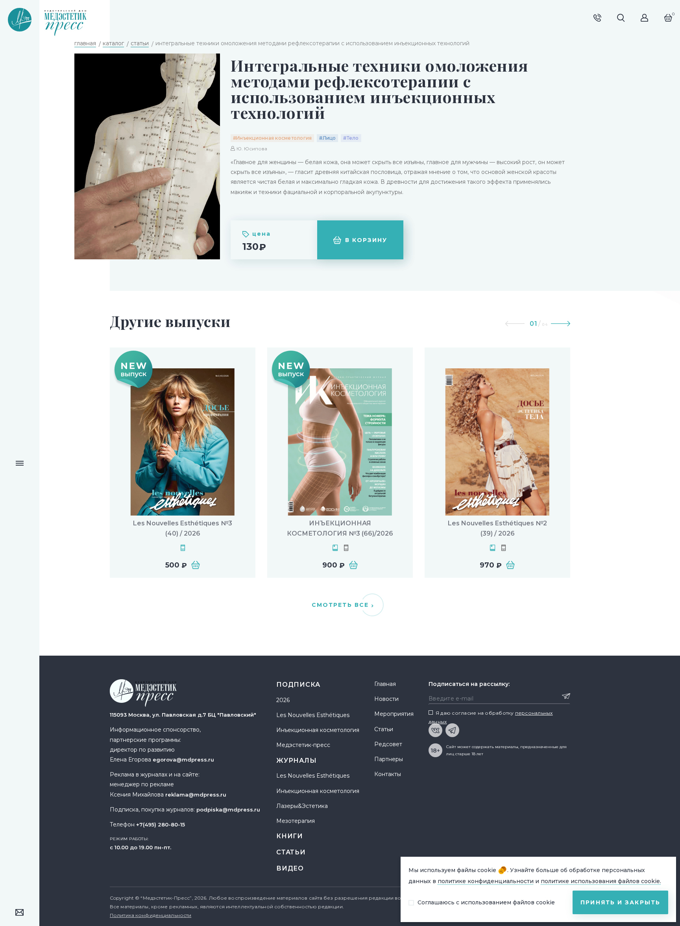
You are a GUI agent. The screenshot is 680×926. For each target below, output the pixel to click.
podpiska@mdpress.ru (228, 809)
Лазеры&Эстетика (302, 806)
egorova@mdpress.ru (183, 759)
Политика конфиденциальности (150, 915)
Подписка (298, 684)
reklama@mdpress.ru (195, 794)
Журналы (296, 760)
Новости (386, 698)
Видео (290, 868)
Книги (289, 836)
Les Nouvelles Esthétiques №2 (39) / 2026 (497, 528)
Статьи (291, 852)
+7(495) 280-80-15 (160, 824)
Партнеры (388, 759)
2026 (283, 700)
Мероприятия (394, 713)
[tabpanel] (182, 462)
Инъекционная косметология (317, 730)
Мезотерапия (295, 820)
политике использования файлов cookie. (601, 881)
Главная (385, 684)
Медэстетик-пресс (303, 745)
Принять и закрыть (620, 902)
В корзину (366, 240)
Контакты (387, 774)
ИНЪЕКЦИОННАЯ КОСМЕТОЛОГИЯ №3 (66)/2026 (340, 528)
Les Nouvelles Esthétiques (312, 715)
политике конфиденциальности (486, 881)
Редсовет (388, 744)
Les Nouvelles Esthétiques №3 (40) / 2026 (182, 528)
